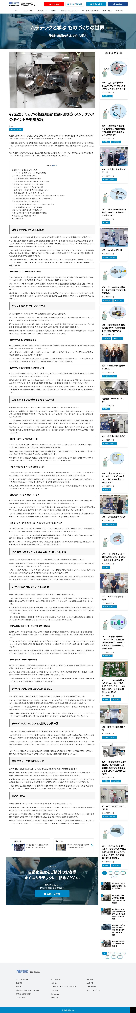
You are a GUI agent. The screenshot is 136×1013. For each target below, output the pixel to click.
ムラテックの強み (28, 11)
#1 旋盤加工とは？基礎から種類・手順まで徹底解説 (119, 885)
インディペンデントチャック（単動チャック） (33, 190)
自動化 (107, 142)
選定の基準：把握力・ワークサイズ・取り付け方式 (36, 204)
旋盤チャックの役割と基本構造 (25, 170)
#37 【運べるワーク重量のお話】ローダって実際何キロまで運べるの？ (114, 212)
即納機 (53, 11)
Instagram (55, 994)
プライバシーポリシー (94, 990)
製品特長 (40, 11)
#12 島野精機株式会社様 (113, 517)
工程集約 (116, 142)
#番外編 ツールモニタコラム (113, 400)
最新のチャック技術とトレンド (25, 216)
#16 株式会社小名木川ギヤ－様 (113, 171)
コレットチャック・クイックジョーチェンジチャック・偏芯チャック (41, 195)
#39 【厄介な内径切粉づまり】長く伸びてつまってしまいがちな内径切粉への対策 (114, 85)
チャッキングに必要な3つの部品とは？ (28, 210)
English (119, 4)
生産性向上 (108, 96)
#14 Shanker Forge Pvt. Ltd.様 (113, 367)
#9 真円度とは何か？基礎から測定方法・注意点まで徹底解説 (118, 899)
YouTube (55, 4)
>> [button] (113, 876)
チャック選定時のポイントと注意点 (27, 201)
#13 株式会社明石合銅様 (113, 436)
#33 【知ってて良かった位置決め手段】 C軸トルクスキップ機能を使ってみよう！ (114, 557)
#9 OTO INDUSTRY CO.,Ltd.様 (113, 808)
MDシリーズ (120, 300)
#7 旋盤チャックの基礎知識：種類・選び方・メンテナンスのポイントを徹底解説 (118, 914)
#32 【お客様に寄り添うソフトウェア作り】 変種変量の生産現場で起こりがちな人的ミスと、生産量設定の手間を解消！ (113, 642)
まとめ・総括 (18, 218)
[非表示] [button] (55, 165)
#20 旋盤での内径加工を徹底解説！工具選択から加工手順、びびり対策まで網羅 (119, 930)
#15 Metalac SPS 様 (112, 250)
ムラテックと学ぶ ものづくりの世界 (63, 986)
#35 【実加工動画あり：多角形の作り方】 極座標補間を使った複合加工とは (113, 328)
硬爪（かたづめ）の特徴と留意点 (30, 178)
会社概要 (90, 979)
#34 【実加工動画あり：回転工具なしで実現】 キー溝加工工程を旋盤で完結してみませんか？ (113, 478)
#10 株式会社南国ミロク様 (113, 728)
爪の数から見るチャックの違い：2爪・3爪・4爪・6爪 (33, 198)
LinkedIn (54, 997)
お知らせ (54, 983)
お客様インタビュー (110, 179)
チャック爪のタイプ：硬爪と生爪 (26, 175)
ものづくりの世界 (16, 129)
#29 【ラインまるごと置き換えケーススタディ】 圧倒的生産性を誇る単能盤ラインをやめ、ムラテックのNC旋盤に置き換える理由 (114, 852)
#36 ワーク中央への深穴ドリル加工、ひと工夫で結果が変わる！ (114, 290)
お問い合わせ (97, 4)
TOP (16, 11)
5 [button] (107, 957)
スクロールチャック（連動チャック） (30, 187)
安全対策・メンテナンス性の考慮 (30, 207)
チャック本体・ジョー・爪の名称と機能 (32, 173)
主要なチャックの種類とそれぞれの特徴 (29, 184)
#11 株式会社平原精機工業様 (113, 598)
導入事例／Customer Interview (71, 11)
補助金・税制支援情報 (92, 11)
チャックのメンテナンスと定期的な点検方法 (30, 213)
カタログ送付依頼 (76, 4)
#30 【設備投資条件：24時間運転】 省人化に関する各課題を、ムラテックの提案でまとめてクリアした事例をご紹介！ (114, 767)
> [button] (113, 957)
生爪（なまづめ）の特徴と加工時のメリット (33, 181)
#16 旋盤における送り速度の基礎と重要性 (118, 943)
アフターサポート (107, 11)
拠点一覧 (90, 983)
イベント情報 (119, 11)
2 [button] (110, 873)
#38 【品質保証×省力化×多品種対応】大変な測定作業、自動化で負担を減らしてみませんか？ (113, 130)
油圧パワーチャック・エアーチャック (31, 193)
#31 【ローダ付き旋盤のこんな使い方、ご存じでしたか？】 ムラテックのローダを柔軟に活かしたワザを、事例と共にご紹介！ (114, 686)
